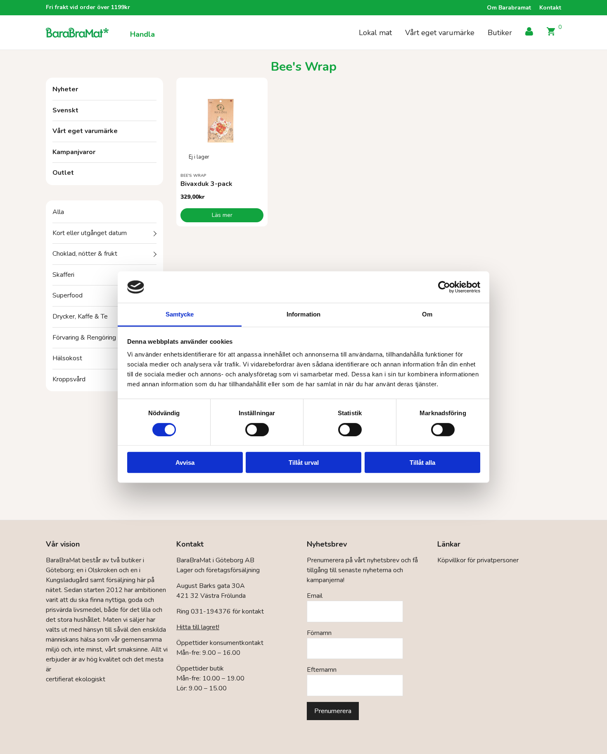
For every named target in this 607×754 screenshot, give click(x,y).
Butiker (500, 33)
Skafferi (63, 274)
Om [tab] (427, 314)
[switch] (257, 429)
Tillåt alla (422, 462)
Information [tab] (303, 314)
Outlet (63, 172)
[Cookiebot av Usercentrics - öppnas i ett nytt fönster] (444, 287)
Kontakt (550, 8)
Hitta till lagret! (197, 627)
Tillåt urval (304, 462)
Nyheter (65, 89)
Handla (142, 34)
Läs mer (222, 215)
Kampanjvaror (73, 152)
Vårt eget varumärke (439, 33)
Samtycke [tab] (180, 314)
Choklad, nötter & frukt (84, 253)
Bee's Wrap (193, 175)
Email (314, 595)
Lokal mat (375, 33)
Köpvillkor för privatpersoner (478, 560)
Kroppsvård (68, 379)
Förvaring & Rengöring (84, 337)
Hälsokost (67, 358)
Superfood (67, 295)
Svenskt (65, 110)
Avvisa (184, 462)
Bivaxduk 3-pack (206, 183)
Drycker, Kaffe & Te (80, 316)
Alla (58, 211)
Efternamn (322, 669)
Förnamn (319, 632)
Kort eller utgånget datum (89, 233)
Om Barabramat (509, 8)
